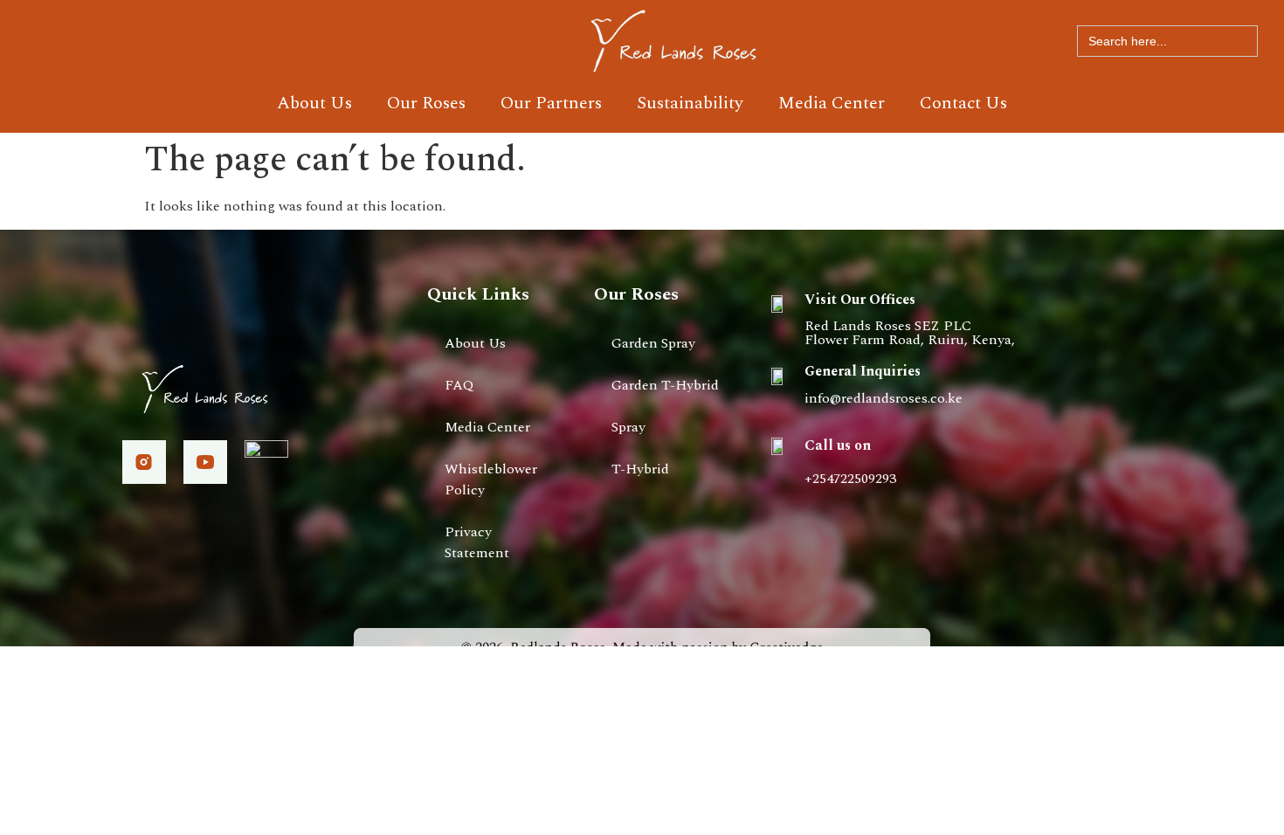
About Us (314, 103)
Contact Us (963, 103)
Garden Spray (653, 343)
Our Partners (551, 103)
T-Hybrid (640, 469)
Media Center (831, 103)
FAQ (459, 385)
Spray (628, 427)
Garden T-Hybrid (665, 385)
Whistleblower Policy (491, 479)
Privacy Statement (477, 542)
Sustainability (690, 103)
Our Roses (426, 103)
